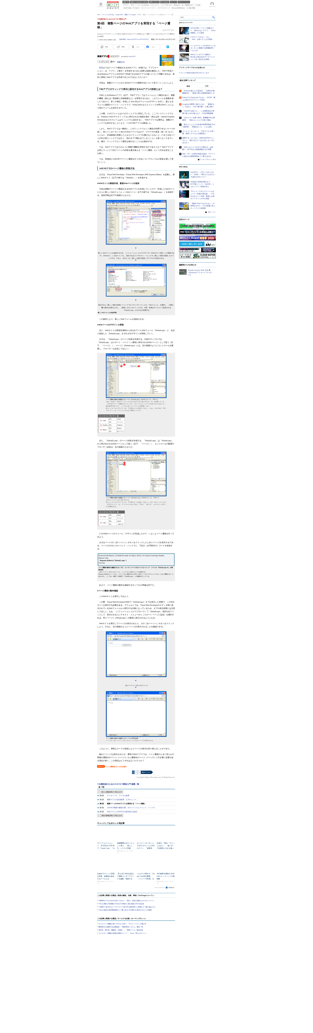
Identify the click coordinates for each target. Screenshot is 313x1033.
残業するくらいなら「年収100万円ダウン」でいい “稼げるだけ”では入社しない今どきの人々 (199, 140)
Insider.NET (132, 56)
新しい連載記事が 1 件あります (112, 792)
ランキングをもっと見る (208, 159)
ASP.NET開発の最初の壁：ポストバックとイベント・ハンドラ (131, 808)
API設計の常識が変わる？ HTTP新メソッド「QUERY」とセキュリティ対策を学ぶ (202, 184)
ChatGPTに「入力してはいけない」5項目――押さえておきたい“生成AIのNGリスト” (202, 174)
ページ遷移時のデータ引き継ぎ (116, 766)
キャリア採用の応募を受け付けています (194, 73)
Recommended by (160, 887)
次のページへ (146, 772)
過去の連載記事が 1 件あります (112, 815)
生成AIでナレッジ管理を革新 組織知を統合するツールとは (105, 876)
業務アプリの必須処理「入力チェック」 (122, 800)
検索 (214, 17)
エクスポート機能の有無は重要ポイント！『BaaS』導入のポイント (122, 933)
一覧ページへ (211, 212)
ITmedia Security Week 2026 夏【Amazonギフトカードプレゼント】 (200, 272)
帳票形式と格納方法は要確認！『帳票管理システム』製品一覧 (121, 927)
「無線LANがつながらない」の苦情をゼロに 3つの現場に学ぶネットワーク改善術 (202, 206)
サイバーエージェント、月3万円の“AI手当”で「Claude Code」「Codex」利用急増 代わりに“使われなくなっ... (106, 848)
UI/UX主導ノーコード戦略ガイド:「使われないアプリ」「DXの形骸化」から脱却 (203, 30)
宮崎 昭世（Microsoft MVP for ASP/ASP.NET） (135, 39)
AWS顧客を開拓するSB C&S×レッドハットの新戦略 (166, 876)
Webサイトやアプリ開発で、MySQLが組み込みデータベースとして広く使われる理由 (202, 57)
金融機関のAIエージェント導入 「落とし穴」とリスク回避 (125, 845)
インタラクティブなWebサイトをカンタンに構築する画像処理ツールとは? (203, 48)
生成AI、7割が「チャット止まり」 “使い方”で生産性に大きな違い (166, 845)
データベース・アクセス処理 (118, 795)
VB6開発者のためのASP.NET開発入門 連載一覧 (118, 784)
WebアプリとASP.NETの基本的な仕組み (122, 812)
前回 (101, 68)
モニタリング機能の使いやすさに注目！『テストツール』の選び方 (122, 924)
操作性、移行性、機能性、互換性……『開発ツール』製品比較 (121, 930)
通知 (123, 47)
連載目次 (121, 62)
